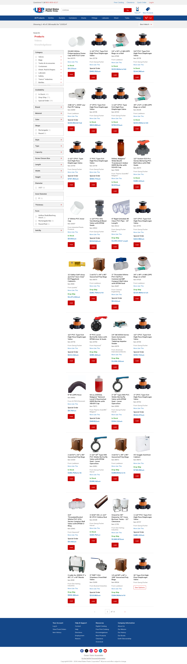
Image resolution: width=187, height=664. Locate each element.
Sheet (116, 18)
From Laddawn (117, 60)
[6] (121, 208)
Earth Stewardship (124, 639)
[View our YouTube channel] (96, 651)
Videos (38, 40)
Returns (78, 639)
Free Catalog (102, 629)
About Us (121, 626)
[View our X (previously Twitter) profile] (86, 651)
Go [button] (128, 10)
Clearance (130, 2)
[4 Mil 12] (77, 94)
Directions (78, 632)
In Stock (71, 66)
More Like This (73, 62)
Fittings (94, 18)
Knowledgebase (43, 44)
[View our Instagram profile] (91, 651)
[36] (143, 264)
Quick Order (141, 2)
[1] (77, 208)
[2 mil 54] (77, 444)
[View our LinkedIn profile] (100, 651)
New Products (101, 636)
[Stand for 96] (121, 504)
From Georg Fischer (97, 62)
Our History (122, 632)
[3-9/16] (99, 504)
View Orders (59, 629)
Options (140, 587)
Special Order (95, 68)
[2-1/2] (99, 444)
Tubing (137, 18)
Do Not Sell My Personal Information (93, 658)
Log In (151, 2)
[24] (121, 40)
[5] (77, 384)
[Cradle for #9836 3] (77, 564)
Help (76, 629)
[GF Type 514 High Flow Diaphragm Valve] (143, 564)
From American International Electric (119, 351)
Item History (57, 632)
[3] (99, 564)
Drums (83, 18)
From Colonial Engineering (117, 291)
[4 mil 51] (121, 444)
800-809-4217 (52, 2)
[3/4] (143, 40)
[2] (99, 94)
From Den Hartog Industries (118, 529)
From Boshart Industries (98, 586)
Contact (78, 626)
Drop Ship (115, 238)
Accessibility (99, 655)
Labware (105, 18)
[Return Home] (46, 10)
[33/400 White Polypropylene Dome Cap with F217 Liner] (77, 40)
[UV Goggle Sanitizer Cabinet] (143, 444)
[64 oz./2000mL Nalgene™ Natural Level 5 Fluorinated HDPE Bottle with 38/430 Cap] (99, 384)
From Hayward (95, 345)
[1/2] (143, 148)
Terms (92, 655)
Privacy (86, 655)
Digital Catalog (101, 626)
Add (71, 74)
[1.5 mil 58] (121, 564)
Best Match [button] (144, 24)
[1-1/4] (121, 94)
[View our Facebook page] (82, 651)
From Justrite (72, 287)
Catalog (119, 2)
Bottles (51, 18)
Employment (79, 636)
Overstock (99, 642)
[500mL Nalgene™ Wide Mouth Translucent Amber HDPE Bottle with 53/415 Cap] (121, 148)
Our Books (121, 636)
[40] (143, 94)
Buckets (62, 18)
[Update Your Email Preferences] (105, 651)
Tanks (127, 18)
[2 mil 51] (99, 264)
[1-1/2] (99, 40)
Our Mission (122, 629)
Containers (73, 18)
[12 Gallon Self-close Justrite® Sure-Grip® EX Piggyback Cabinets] (77, 264)
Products (39, 36)
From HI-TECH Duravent (76, 401)
